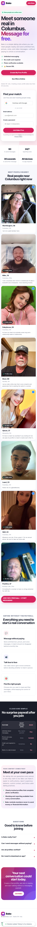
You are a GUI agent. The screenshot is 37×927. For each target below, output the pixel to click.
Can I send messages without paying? (16, 843)
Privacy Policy (18, 136)
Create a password (9, 120)
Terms (20, 135)
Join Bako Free (18, 130)
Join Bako (18, 894)
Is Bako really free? (9, 837)
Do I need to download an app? (13, 856)
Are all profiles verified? (11, 850)
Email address (7, 111)
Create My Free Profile (18, 72)
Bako (8, 3)
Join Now (31, 3)
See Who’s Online (18, 79)
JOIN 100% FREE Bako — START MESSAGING (15, 599)
